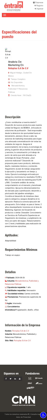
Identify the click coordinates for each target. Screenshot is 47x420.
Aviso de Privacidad (23, 417)
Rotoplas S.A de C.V (18, 68)
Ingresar (39, 9)
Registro (39, 6)
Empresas (39, 2)
